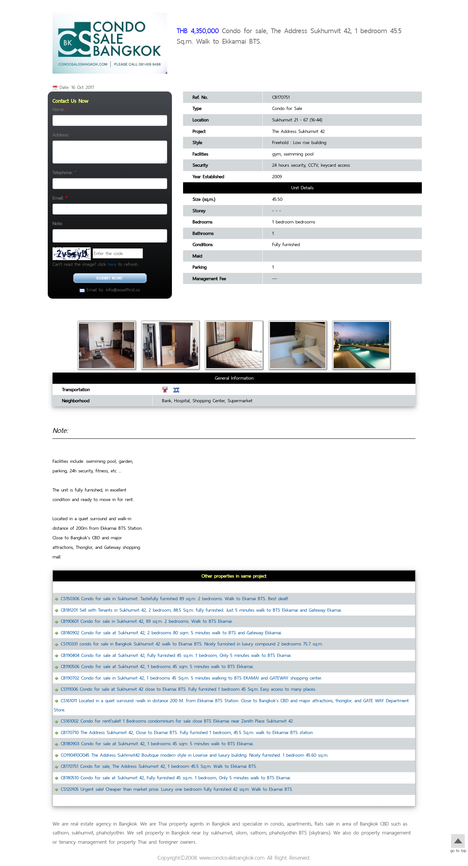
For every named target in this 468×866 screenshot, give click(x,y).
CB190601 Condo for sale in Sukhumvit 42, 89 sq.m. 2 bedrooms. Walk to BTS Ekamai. (147, 621)
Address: (61, 135)
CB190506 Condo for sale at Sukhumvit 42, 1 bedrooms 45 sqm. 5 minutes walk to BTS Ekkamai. (157, 666)
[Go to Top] (458, 843)
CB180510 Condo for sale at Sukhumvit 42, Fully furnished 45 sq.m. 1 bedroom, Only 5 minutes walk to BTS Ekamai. (176, 778)
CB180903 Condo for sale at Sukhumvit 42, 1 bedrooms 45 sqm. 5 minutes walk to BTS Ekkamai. (157, 743)
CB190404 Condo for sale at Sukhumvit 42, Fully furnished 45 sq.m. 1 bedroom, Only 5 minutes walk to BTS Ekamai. (176, 655)
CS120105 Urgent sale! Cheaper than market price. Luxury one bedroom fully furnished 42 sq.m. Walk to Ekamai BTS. (177, 789)
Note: (58, 223)
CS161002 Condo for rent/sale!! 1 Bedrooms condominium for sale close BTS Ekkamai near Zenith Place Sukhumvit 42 (177, 721)
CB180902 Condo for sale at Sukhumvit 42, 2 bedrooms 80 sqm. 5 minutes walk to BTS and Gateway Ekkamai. (171, 633)
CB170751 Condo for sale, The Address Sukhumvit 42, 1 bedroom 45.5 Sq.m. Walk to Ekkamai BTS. (159, 766)
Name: (60, 109)
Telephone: (64, 172)
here (112, 264)
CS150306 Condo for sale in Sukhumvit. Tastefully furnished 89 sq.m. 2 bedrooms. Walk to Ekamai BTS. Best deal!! (174, 598)
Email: (60, 198)
